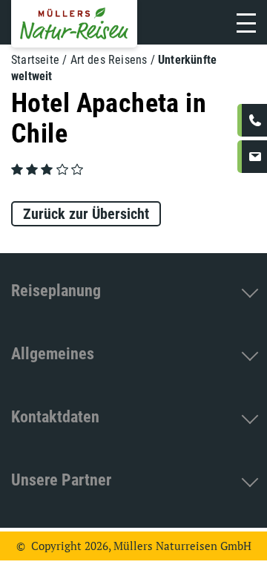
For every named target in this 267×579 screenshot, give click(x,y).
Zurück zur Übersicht (86, 214)
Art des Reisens (109, 60)
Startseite (35, 60)
